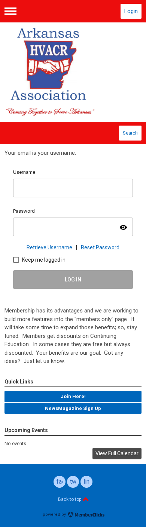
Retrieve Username (49, 247)
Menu (10, 11)
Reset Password (100, 247)
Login (131, 11)
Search (130, 133)
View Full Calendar (117, 453)
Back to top (70, 499)
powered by (55, 514)
